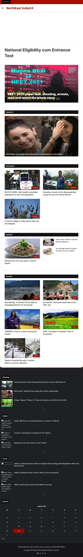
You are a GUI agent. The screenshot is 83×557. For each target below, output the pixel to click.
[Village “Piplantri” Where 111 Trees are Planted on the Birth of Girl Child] (7, 403)
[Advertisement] (41, 27)
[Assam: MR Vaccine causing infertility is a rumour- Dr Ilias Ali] (7, 425)
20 (41, 526)
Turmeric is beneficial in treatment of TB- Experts (32, 433)
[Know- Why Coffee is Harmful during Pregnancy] (48, 242)
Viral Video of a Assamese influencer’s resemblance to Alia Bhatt (34, 154)
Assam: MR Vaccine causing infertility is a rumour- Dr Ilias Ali (36, 421)
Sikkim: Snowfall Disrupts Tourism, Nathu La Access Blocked (36, 473)
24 (7, 531)
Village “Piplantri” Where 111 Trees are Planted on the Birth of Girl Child (40, 400)
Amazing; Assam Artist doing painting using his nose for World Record (39, 382)
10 (7, 522)
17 (7, 526)
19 (30, 526)
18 (18, 526)
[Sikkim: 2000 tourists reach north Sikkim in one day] (7, 488)
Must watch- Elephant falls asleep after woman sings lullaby (36, 391)
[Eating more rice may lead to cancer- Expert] (7, 445)
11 (18, 522)
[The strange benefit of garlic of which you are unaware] (48, 251)
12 (30, 522)
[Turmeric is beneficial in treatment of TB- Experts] (7, 436)
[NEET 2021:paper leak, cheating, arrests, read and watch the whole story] (41, 84)
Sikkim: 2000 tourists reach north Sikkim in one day (33, 485)
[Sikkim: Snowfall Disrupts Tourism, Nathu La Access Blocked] (7, 477)
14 (53, 522)
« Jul (3, 538)
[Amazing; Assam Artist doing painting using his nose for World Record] (7, 385)
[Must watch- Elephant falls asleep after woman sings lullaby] (7, 394)
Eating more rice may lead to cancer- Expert (30, 443)
